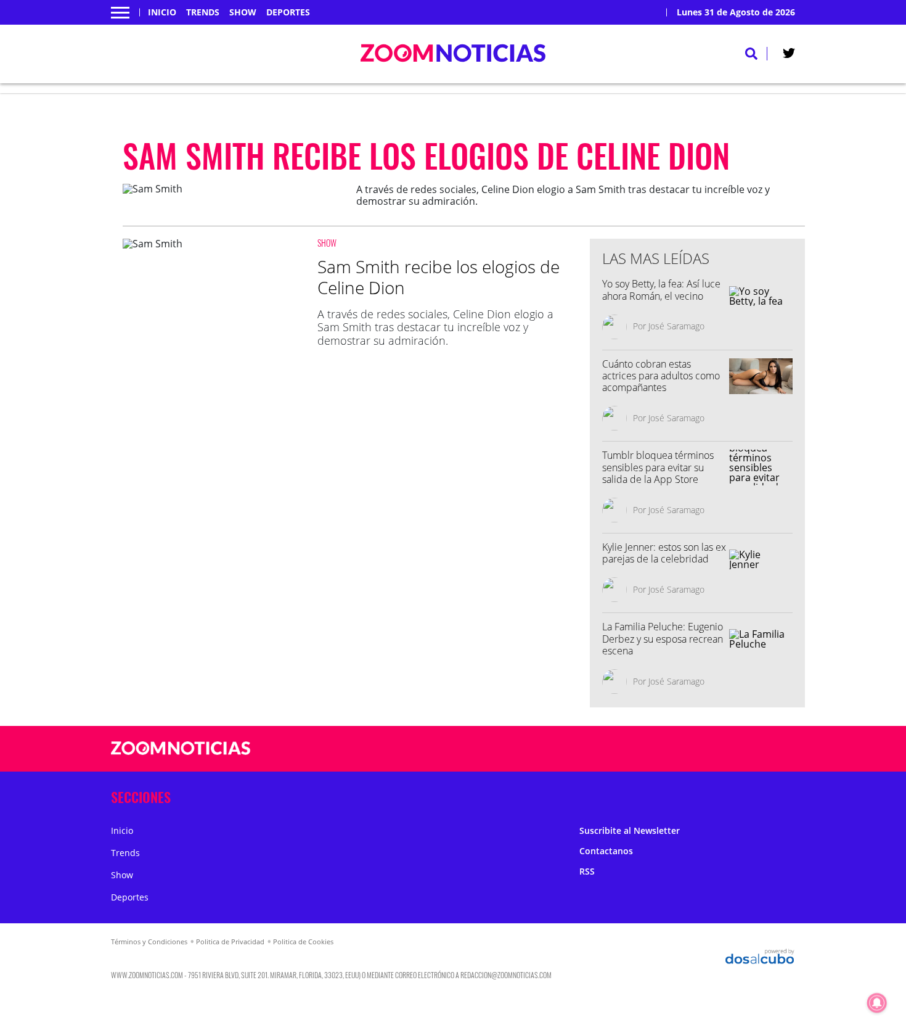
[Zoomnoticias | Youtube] (708, 749)
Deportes (288, 12)
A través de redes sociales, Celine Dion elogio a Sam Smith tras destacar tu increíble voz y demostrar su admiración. (435, 327)
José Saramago (676, 326)
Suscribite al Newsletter (629, 830)
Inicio (162, 12)
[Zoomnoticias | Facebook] (636, 749)
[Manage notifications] (877, 1003)
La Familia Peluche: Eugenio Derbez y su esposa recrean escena (662, 638)
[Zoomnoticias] (181, 757)
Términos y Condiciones (149, 941)
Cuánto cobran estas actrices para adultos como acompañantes (661, 375)
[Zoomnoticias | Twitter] (789, 55)
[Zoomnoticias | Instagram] (684, 749)
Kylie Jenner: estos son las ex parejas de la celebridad (664, 553)
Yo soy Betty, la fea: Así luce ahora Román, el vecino (661, 289)
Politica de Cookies (303, 941)
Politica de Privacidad (230, 941)
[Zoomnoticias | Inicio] (781, 794)
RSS (587, 871)
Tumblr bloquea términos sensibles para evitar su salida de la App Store (658, 466)
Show (242, 12)
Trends (202, 12)
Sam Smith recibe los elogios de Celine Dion (438, 277)
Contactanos (606, 851)
